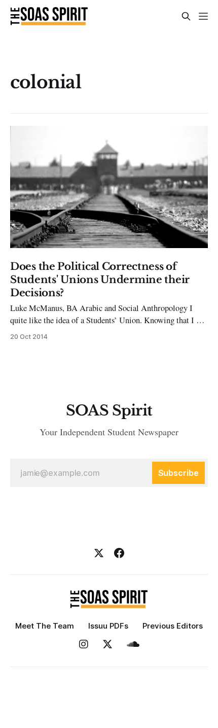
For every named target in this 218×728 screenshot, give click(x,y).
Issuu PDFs (108, 626)
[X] (99, 553)
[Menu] (203, 16)
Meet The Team (44, 626)
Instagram (83, 644)
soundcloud (133, 644)
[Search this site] (186, 16)
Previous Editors (172, 626)
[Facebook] (119, 553)
